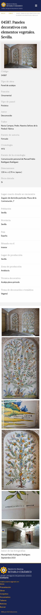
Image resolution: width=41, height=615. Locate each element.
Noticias (3, 604)
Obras (11, 13)
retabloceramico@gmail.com (9, 582)
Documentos (5, 597)
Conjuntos (4, 594)
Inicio (3, 13)
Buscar (3, 607)
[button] (36, 5)
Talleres (3, 600)
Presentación (5, 587)
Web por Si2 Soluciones (9, 612)
